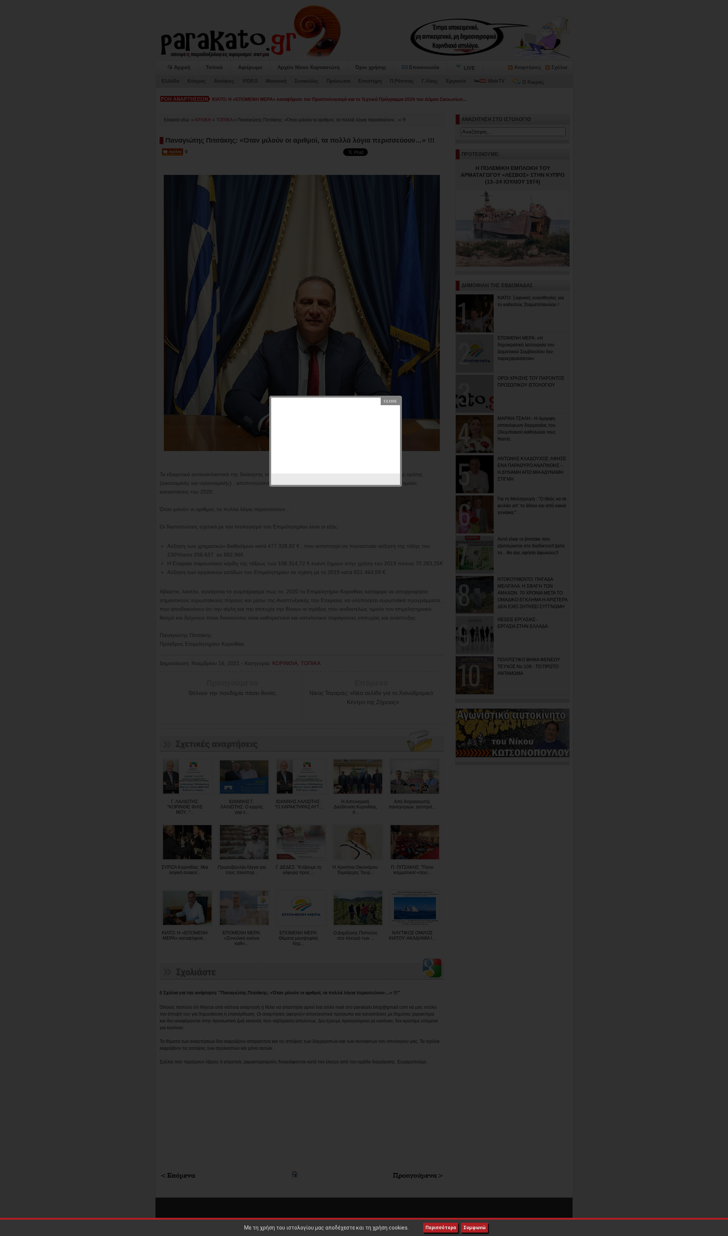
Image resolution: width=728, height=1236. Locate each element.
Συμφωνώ (474, 1227)
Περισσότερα (440, 1227)
